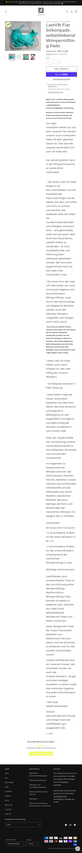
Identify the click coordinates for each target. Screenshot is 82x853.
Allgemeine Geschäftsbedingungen (38, 774)
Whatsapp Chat (60, 796)
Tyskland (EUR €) (14, 844)
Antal (48, 58)
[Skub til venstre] (7, 57)
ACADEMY (8, 791)
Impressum (33, 799)
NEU (6, 778)
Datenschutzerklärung (37, 780)
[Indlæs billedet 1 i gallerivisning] (12, 57)
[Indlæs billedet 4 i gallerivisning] (33, 57)
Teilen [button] (50, 734)
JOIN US (8, 814)
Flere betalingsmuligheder (61, 79)
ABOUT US (8, 805)
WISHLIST (8, 796)
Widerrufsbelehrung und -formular (39, 793)
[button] (6, 11)
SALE (6, 787)
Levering (49, 54)
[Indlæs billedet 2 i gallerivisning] (19, 57)
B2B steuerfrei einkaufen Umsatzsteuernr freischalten (40, 804)
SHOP (7, 773)
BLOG (7, 801)
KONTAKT (8, 810)
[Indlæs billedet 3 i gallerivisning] (26, 57)
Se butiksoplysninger (55, 92)
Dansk (31, 844)
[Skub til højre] (39, 57)
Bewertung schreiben (41, 753)
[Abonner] (38, 824)
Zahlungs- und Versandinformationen (37, 786)
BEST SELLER (9, 782)
